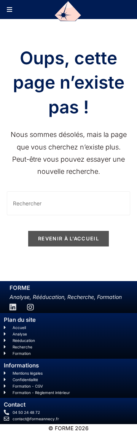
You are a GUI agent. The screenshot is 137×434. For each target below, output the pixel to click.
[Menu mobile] (9, 9)
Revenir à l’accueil (68, 238)
